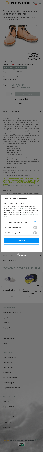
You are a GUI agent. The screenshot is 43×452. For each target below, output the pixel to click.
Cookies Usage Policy (19, 208)
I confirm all (21, 241)
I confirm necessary (21, 247)
